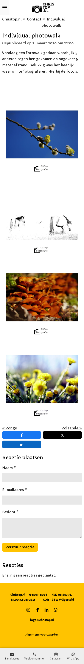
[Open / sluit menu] (4, 7)
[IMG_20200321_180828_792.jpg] (42, 378)
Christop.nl (12, 19)
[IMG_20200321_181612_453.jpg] (42, 134)
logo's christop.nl (42, 620)
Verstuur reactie (20, 547)
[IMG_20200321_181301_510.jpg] (42, 216)
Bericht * (10, 512)
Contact (34, 19)
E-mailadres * (14, 490)
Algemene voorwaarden (42, 634)
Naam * (9, 468)
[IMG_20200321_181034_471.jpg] (42, 297)
